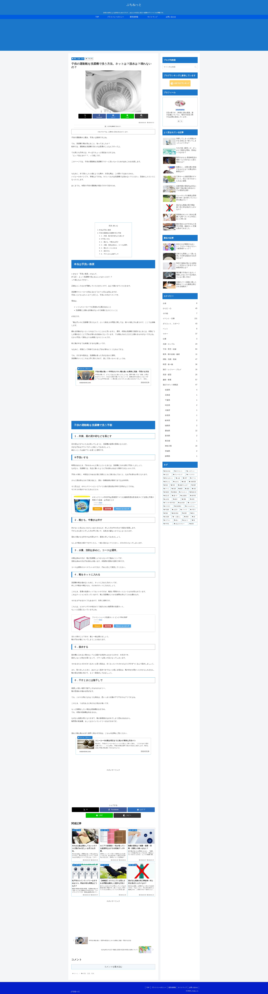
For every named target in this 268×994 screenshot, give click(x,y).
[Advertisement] (134, 36)
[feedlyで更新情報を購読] (178, 121)
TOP (147, 987)
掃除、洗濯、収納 (79, 58)
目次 (110, 226)
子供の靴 (90, 58)
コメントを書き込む (113, 967)
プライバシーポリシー (159, 987)
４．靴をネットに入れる (109, 248)
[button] (141, 116)
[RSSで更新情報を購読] (181, 121)
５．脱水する (105, 251)
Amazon (97, 509)
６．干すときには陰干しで (109, 254)
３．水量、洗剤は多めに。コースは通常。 (115, 245)
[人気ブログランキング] (180, 83)
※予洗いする (105, 239)
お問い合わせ (193, 987)
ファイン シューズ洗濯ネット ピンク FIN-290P (109, 617)
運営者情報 (172, 987)
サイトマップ (182, 987)
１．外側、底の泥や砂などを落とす (112, 236)
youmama (180, 109)
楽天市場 (108, 509)
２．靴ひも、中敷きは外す (109, 242)
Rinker (100, 502)
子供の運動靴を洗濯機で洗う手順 (110, 233)
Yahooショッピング (122, 509)
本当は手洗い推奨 (105, 230)
